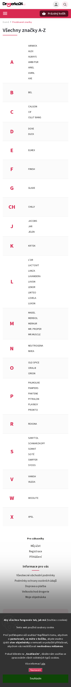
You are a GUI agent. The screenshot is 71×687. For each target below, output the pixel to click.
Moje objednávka (35, 597)
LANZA (31, 271)
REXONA (32, 424)
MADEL (31, 313)
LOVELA (32, 298)
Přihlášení (35, 557)
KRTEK (32, 246)
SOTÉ (31, 454)
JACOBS (32, 221)
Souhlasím (35, 678)
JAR (30, 226)
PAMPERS (33, 388)
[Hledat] (65, 4)
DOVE (31, 129)
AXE (30, 78)
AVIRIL (31, 73)
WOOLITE (33, 498)
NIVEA (31, 351)
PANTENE (33, 393)
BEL (30, 92)
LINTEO (32, 292)
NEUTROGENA (35, 346)
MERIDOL (33, 318)
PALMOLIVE (34, 383)
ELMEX (31, 150)
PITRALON (33, 399)
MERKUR (32, 323)
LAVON (31, 282)
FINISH (31, 169)
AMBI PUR (33, 62)
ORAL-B (32, 368)
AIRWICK (32, 46)
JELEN (31, 232)
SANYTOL (33, 438)
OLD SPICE (33, 362)
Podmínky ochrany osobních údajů (36, 581)
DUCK (31, 134)
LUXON (31, 303)
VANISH (32, 476)
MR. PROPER (35, 329)
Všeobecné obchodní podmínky (35, 575)
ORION (31, 373)
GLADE (31, 188)
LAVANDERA (34, 276)
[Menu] (5, 13)
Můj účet (36, 546)
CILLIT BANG (34, 117)
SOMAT (32, 449)
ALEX (30, 51)
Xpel (30, 517)
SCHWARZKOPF (36, 443)
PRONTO (33, 410)
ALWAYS (32, 57)
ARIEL (31, 67)
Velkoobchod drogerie (35, 592)
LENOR (31, 287)
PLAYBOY (33, 404)
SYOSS (32, 465)
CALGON (32, 106)
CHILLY (31, 207)
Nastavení (35, 670)
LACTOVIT (33, 265)
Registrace (35, 551)
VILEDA (31, 482)
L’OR (30, 260)
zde (43, 663)
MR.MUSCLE (34, 334)
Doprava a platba (35, 586)
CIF (29, 112)
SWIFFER (33, 460)
